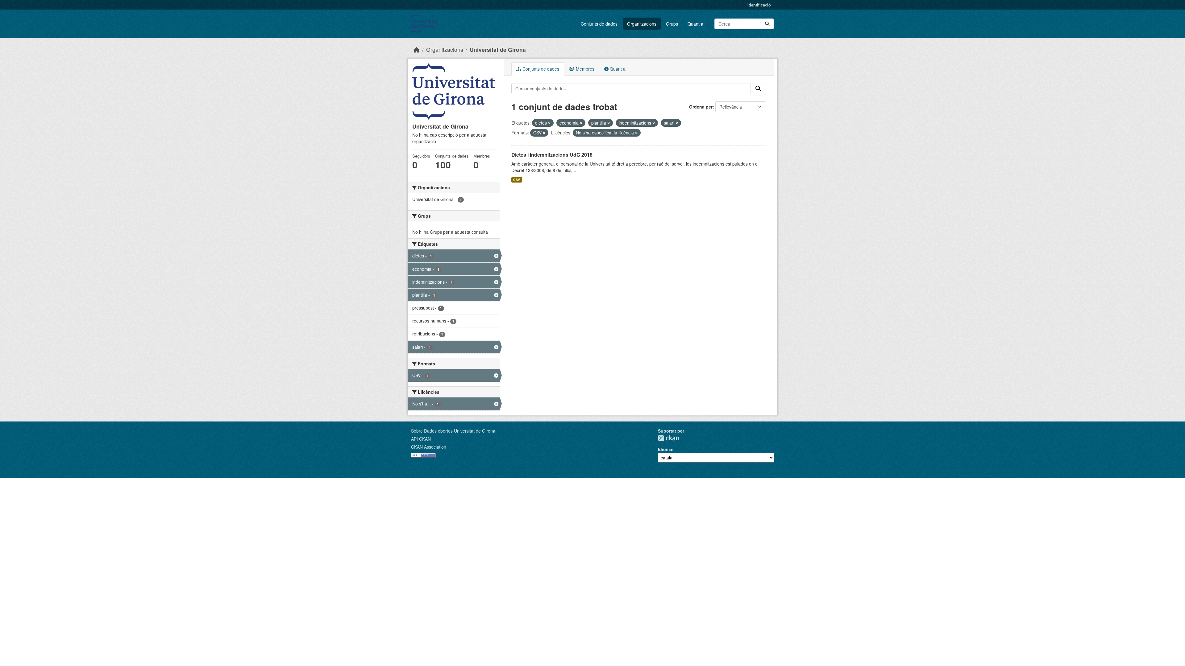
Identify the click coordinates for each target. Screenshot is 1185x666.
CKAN (668, 438)
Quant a (695, 24)
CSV (516, 179)
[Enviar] (767, 23)
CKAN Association (428, 447)
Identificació (759, 5)
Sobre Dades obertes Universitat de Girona (453, 431)
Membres (584, 69)
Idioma (665, 449)
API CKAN (421, 439)
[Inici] (417, 49)
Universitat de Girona (498, 49)
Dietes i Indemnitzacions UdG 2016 (551, 154)
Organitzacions (641, 24)
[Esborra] (549, 123)
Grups (672, 24)
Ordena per (701, 107)
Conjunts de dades (599, 24)
